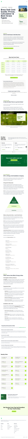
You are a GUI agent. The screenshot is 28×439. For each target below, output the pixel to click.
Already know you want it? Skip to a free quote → (14, 161)
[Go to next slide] (26, 147)
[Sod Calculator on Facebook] (25, 437)
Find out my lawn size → (14, 77)
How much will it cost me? (5, 20)
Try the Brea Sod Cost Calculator (8, 48)
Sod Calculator (15, 425)
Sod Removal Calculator (16, 428)
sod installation (11, 75)
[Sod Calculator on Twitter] (23, 437)
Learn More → (3, 149)
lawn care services (19, 75)
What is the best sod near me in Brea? (7, 23)
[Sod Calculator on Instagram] (26, 437)
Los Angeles (5, 279)
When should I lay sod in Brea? (6, 21)
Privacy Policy (8, 427)
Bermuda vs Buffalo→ (14, 95)
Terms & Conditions (9, 426)
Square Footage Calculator (16, 427)
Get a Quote (14, 411)
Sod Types (15, 431)
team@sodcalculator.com (22, 327)
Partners (2, 429)
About (1, 425)
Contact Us (8, 425)
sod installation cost (17, 306)
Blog (14, 432)
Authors (2, 426)
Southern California (4, 7)
